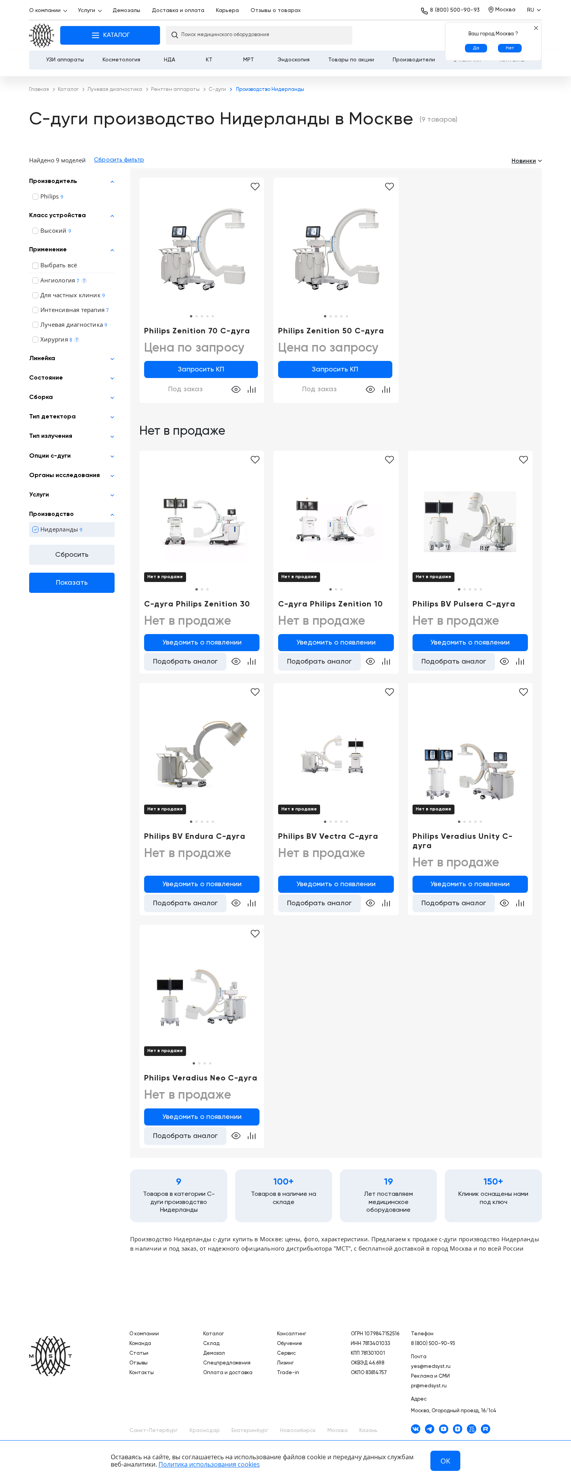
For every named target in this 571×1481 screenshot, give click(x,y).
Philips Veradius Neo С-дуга (201, 1078)
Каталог (213, 1333)
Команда (140, 1343)
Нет (510, 48)
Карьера (227, 10)
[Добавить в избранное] (255, 187)
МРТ (248, 60)
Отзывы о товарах (276, 10)
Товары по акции (351, 60)
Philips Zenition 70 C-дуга (197, 331)
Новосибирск (298, 1430)
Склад (211, 1343)
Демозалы (126, 10)
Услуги (86, 10)
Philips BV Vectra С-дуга (328, 837)
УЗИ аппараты (65, 60)
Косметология (121, 60)
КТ (209, 60)
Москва (337, 1430)
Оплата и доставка (227, 1372)
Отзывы (138, 1363)
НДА (169, 60)
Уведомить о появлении (202, 642)
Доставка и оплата (178, 10)
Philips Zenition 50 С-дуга (331, 331)
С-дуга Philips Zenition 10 (330, 604)
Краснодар (205, 1430)
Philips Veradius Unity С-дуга (463, 841)
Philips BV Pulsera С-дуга (464, 604)
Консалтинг (291, 1333)
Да (476, 48)
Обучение (289, 1343)
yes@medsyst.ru (431, 1366)
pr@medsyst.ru (429, 1386)
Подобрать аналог (185, 661)
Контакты (141, 1372)
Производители (414, 60)
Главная (41, 35)
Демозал (214, 1353)
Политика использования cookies (209, 1464)
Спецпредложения (227, 1363)
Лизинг (285, 1363)
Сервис (286, 1353)
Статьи (138, 1353)
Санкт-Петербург (153, 1430)
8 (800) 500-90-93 (455, 10)
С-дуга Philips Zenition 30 (197, 604)
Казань (368, 1430)
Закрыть (536, 28)
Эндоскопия (294, 60)
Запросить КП (201, 369)
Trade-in (288, 1372)
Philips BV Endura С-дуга (194, 837)
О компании (45, 10)
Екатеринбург (250, 1430)
